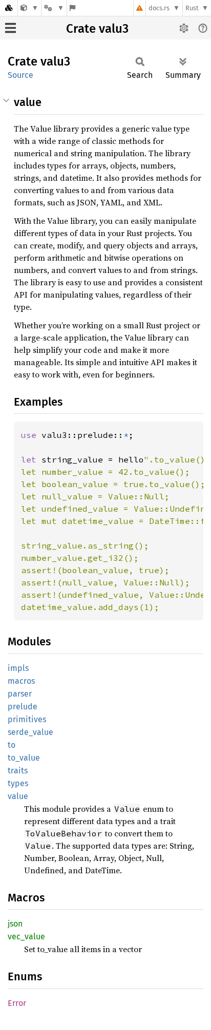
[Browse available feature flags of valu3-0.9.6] (72, 8)
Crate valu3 (97, 29)
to (11, 745)
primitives (27, 719)
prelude (22, 706)
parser (20, 694)
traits (18, 770)
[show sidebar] (10, 27)
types (18, 783)
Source (20, 75)
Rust (192, 8)
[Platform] (53, 8)
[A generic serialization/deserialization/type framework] (29, 8)
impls (18, 668)
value (18, 796)
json (15, 924)
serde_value (30, 732)
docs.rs (159, 8)
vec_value (26, 936)
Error (17, 1003)
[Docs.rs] (8, 8)
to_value (24, 758)
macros (21, 681)
